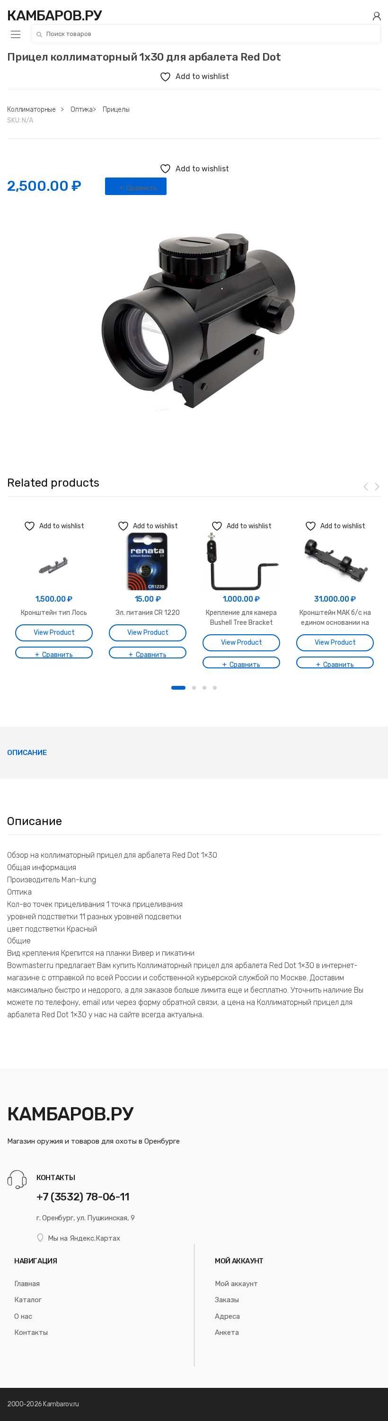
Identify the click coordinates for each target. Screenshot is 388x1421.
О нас (23, 1316)
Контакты (31, 1332)
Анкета (227, 1332)
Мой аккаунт (236, 1283)
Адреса (227, 1316)
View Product (54, 633)
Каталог (28, 1300)
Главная (27, 1283)
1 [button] (178, 688)
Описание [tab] (27, 752)
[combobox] (206, 33)
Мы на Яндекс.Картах (84, 1238)
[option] (194, 322)
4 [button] (215, 688)
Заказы (227, 1300)
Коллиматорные (31, 110)
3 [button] (204, 688)
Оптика (82, 110)
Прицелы (116, 110)
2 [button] (194, 688)
